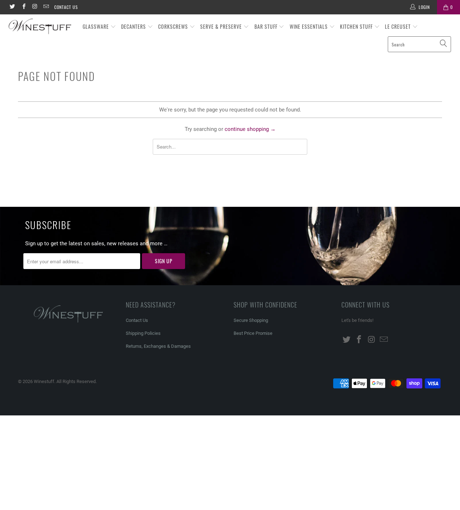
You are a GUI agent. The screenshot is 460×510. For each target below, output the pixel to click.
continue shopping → (250, 129)
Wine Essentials (309, 26)
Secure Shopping (251, 320)
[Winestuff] (40, 26)
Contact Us (66, 7)
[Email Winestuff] (46, 7)
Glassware (96, 26)
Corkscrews (173, 26)
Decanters (134, 26)
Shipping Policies (143, 333)
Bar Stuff (266, 26)
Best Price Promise (253, 333)
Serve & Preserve (221, 26)
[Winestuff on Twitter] (12, 7)
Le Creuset (398, 26)
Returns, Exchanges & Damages (158, 346)
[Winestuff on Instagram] (35, 7)
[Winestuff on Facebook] (23, 7)
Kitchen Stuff (357, 26)
